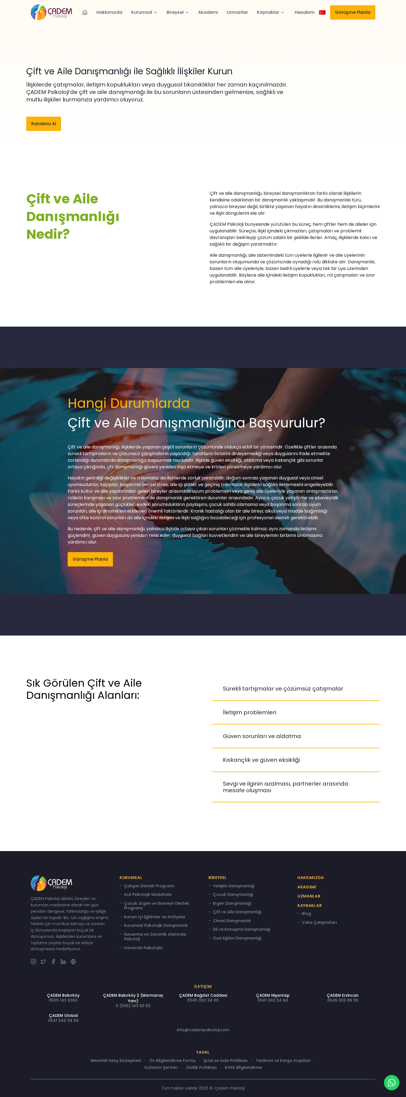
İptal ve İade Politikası (226, 1060)
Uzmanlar (237, 12)
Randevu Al (43, 123)
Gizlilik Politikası (201, 1067)
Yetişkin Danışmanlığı (234, 886)
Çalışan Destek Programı (149, 886)
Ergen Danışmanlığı (232, 903)
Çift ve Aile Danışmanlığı (237, 912)
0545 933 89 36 (342, 1000)
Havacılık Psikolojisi (143, 948)
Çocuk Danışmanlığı (233, 894)
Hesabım (305, 12)
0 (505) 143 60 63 (133, 1006)
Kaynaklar (268, 12)
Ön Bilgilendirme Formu (172, 1060)
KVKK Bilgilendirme (243, 1067)
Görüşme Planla (352, 12)
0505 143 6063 (63, 1000)
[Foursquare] (73, 961)
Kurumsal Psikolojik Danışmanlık (156, 925)
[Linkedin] (63, 961)
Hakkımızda (109, 12)
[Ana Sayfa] (85, 12)
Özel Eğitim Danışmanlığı (237, 938)
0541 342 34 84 (272, 1000)
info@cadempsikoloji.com (203, 1030)
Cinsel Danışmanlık (232, 920)
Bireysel (175, 12)
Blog (306, 913)
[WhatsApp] (391, 1082)
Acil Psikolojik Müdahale (148, 894)
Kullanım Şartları (161, 1067)
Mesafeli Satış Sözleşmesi (116, 1060)
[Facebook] (53, 961)
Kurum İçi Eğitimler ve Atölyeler (155, 917)
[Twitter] (43, 961)
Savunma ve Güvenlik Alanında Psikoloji (155, 937)
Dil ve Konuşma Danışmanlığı (241, 929)
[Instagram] (33, 961)
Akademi (208, 12)
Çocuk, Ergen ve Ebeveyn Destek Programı (156, 906)
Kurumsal (141, 12)
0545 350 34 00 (202, 1000)
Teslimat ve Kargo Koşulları (283, 1060)
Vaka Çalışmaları (319, 922)
